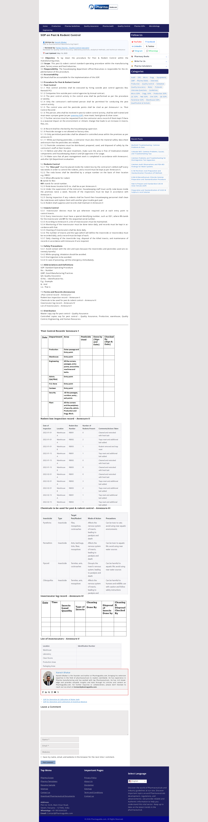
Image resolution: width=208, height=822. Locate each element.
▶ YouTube (136, 42)
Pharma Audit (108, 26)
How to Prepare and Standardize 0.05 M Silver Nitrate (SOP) (147, 185)
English (134, 781)
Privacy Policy (90, 777)
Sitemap (44, 789)
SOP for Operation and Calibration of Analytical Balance (65, 702)
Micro (145, 77)
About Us (88, 781)
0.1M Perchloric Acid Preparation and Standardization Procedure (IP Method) (146, 172)
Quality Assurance (91, 26)
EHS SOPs (154, 97)
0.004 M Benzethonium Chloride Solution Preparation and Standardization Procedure (148, 178)
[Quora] (49, 692)
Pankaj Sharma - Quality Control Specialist (72, 48)
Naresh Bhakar (61, 42)
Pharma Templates (49, 781)
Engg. (152, 77)
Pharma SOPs (139, 26)
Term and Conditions (93, 792)
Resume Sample (48, 785)
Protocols (158, 87)
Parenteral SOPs (137, 100)
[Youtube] (55, 692)
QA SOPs (163, 97)
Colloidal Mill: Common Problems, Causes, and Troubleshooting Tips (147, 153)
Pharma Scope (47, 777)
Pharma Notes (142, 81)
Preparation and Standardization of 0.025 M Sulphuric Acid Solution (148, 191)
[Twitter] (58, 692)
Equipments (161, 77)
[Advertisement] (103, 16)
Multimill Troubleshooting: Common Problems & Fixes (145, 146)
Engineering (47, 30)
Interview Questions (139, 90)
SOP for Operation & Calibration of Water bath (61, 699)
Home (45, 26)
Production (56, 26)
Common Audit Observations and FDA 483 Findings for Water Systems (147, 165)
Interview (154, 81)
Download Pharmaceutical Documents (58, 796)
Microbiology (154, 26)
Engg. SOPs (146, 93)
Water (150, 87)
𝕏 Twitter (150, 46)
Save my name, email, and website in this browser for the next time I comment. (79, 757)
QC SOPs (134, 97)
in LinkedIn (137, 46)
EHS (139, 77)
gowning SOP (77, 115)
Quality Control (124, 26)
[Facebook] (43, 692)
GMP (133, 81)
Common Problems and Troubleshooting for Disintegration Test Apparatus (148, 159)
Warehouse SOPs (152, 100)
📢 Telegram (137, 51)
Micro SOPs (135, 93)
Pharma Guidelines (72, 26)
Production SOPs (160, 93)
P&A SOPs (144, 97)
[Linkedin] (46, 692)
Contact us (45, 792)
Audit (133, 77)
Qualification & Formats (140, 103)
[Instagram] (52, 692)
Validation (160, 84)
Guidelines (153, 90)
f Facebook (150, 42)
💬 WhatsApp (152, 51)
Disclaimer (89, 785)
